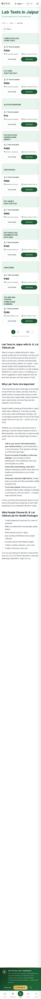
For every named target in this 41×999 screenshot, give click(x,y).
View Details (12, 59)
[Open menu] (37, 3)
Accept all (21, 987)
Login (36, 997)
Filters (8, 29)
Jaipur (11, 23)
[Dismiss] (30, 987)
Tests (28, 997)
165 (27, 332)
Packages (13, 997)
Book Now (29, 59)
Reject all (7, 987)
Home (4, 23)
